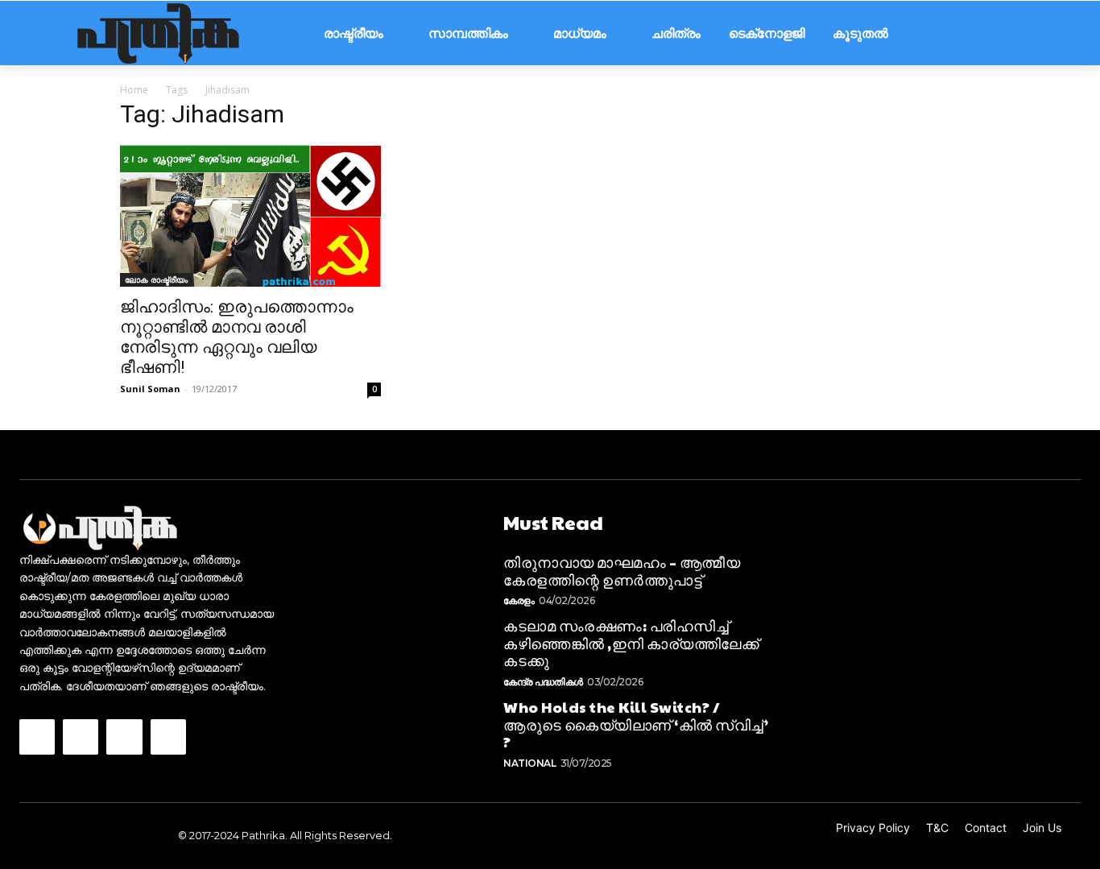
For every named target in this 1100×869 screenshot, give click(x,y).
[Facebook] (37, 737)
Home (134, 90)
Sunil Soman (150, 389)
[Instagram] (80, 737)
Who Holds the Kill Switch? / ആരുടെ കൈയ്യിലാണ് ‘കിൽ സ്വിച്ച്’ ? (635, 724)
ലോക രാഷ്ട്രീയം (156, 279)
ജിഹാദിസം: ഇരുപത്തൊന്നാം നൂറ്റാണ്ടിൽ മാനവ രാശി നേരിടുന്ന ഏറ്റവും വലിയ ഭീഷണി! (237, 337)
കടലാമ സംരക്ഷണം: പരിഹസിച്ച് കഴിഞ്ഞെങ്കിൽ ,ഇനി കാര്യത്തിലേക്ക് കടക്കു (631, 642)
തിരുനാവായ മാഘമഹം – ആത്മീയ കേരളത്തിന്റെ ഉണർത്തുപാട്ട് (621, 571)
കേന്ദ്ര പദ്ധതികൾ (543, 682)
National (529, 763)
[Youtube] (168, 737)
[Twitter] (124, 737)
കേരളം (519, 600)
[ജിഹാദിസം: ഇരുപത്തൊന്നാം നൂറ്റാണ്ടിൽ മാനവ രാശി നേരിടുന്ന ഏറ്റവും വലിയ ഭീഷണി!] (250, 216)
